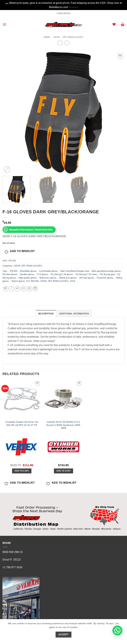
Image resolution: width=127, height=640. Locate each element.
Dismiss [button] (73, 7)
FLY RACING (32, 281)
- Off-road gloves (86, 278)
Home (47, 37)
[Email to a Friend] (23, 288)
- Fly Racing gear (107, 274)
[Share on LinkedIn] (35, 288)
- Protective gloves (104, 278)
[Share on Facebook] (11, 288)
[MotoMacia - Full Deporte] (64, 24)
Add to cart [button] (22, 471)
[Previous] (9, 113)
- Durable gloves (26, 274)
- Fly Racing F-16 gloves (61, 274)
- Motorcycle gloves (67, 278)
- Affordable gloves (28, 271)
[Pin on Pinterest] (29, 288)
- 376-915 (12, 271)
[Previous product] (66, 42)
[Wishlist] (114, 24)
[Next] (118, 113)
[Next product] (60, 42)
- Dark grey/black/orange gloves (105, 271)
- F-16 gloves (42, 274)
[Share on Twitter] (17, 288)
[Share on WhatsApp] (5, 288)
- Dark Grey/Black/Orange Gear (74, 271)
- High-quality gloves (27, 278)
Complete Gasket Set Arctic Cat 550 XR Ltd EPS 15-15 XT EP (21, 423)
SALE (72, 281)
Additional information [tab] (74, 313)
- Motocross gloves (47, 278)
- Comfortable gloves (48, 271)
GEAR (56, 37)
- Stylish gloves (17, 281)
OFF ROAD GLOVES (73, 37)
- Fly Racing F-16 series (85, 274)
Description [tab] (45, 313)
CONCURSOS (63, 13)
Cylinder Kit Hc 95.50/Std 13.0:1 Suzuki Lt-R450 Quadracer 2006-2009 (63, 425)
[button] (4, 24)
